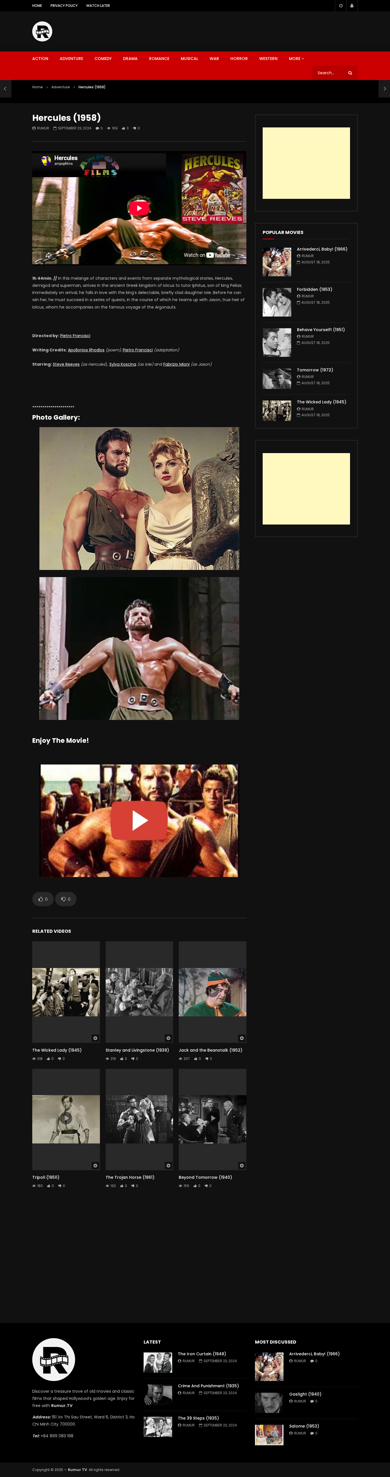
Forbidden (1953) (314, 289)
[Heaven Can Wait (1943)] (5, 88)
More (294, 58)
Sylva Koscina (122, 364)
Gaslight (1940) (305, 1394)
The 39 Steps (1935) (198, 1418)
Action (40, 58)
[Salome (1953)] (269, 1435)
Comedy (103, 58)
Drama (130, 58)
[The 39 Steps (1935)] (158, 1427)
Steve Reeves (66, 364)
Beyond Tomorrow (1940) (205, 1177)
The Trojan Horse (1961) (130, 1177)
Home (37, 5)
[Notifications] (352, 5)
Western (268, 58)
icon (66, 991)
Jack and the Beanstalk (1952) (210, 1050)
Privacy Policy (64, 5)
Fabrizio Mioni (176, 364)
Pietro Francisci (75, 336)
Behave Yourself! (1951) (321, 330)
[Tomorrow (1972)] (277, 379)
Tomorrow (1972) (315, 370)
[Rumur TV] (42, 31)
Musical (189, 58)
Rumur (43, 128)
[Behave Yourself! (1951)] (277, 342)
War (214, 58)
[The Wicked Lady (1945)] (277, 411)
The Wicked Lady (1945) (57, 1050)
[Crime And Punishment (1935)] (158, 1394)
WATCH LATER (98, 5)
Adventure (71, 58)
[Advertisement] (254, 30)
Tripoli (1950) (45, 1177)
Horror (239, 58)
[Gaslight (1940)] (269, 1403)
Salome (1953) (304, 1426)
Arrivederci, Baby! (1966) (322, 249)
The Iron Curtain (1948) (202, 1354)
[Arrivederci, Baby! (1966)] (277, 262)
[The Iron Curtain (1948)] (158, 1362)
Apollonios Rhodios (86, 350)
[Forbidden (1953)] (277, 302)
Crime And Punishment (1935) (208, 1386)
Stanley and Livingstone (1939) (137, 1050)
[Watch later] (340, 5)
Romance (159, 58)
